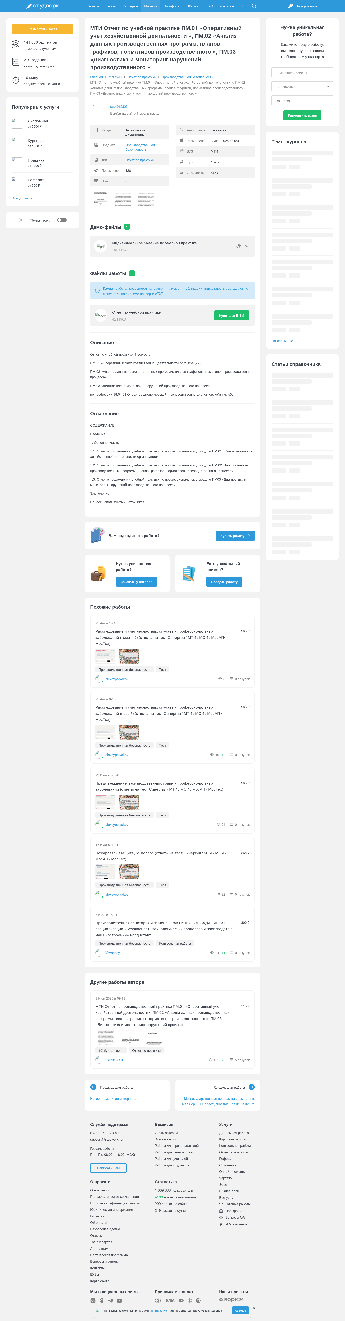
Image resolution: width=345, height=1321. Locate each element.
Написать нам (108, 1167)
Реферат (226, 1158)
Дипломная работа (234, 1132)
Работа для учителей (171, 1158)
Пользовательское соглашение (114, 1196)
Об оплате (98, 1222)
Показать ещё (282, 340)
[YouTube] (119, 1301)
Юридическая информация (111, 1209)
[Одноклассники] (102, 1301)
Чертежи (226, 1177)
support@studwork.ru (106, 1139)
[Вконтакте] (93, 1301)
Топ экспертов (101, 1241)
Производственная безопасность (140, 147)
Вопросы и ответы (104, 1261)
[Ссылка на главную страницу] (42, 6)
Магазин (150, 5)
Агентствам (99, 1248)
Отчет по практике (139, 160)
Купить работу (232, 535)
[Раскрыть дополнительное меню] (242, 6)
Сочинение (227, 1164)
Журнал (194, 5)
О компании (99, 1189)
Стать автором (166, 1132)
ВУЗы (94, 1274)
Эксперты (130, 5)
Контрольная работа (235, 1145)
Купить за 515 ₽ (231, 315)
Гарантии (97, 1215)
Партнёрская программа (109, 1254)
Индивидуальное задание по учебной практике (154, 242)
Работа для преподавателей (177, 1145)
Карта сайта (99, 1280)
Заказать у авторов (136, 581)
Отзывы (96, 1235)
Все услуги (20, 197)
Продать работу (224, 581)
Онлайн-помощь (232, 1171)
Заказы (110, 5)
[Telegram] (110, 1301)
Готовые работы (237, 1203)
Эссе (223, 1184)
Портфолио (172, 5)
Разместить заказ (42, 28)
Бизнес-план (229, 1190)
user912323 (119, 106)
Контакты (226, 5)
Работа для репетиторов (174, 1151)
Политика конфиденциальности (115, 1202)
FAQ (210, 5)
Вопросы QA (234, 1217)
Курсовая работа (232, 1138)
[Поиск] (254, 6)
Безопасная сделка (105, 1228)
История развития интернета (113, 1098)
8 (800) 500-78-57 (104, 1132)
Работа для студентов (172, 1164)
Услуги (93, 5)
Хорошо (240, 1310)
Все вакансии (165, 1138)
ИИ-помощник (235, 1223)
